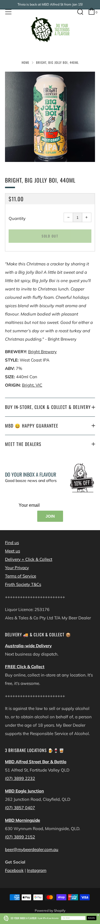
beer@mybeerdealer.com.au (31, 849)
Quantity (17, 218)
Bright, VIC (32, 385)
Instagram (36, 870)
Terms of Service (20, 576)
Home (25, 62)
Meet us (12, 551)
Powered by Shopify (50, 910)
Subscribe (91, 918)
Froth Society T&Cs (23, 584)
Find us (12, 542)
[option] (50, 117)
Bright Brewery (42, 351)
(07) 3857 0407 (20, 807)
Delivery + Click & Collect (28, 559)
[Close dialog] (98, 915)
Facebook (14, 870)
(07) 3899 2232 (20, 778)
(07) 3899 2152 (20, 837)
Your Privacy (17, 567)
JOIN (50, 516)
